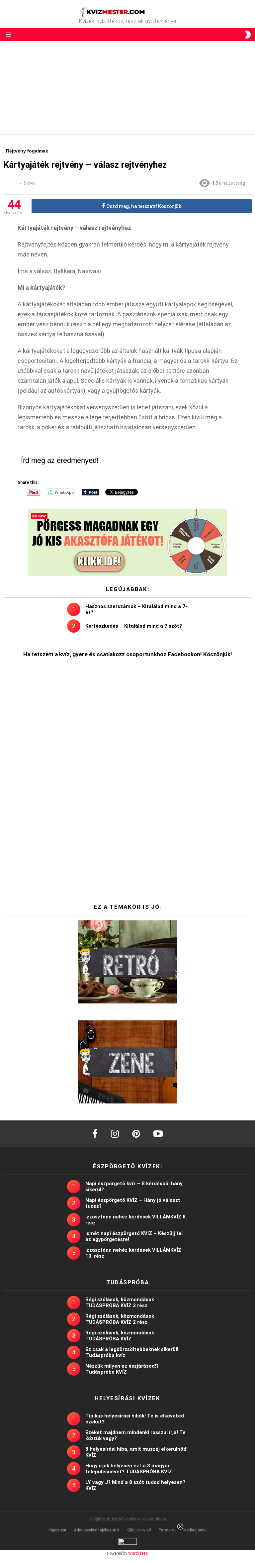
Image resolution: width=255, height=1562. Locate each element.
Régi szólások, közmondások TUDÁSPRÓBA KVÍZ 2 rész (119, 1319)
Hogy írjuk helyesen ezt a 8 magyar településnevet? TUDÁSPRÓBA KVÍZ (128, 1469)
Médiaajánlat (195, 1530)
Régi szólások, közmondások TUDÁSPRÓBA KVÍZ (119, 1336)
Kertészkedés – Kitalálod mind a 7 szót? (133, 626)
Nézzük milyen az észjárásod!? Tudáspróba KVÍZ (122, 1369)
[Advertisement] (127, 87)
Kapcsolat (57, 1530)
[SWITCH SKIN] (248, 34)
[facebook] (95, 1133)
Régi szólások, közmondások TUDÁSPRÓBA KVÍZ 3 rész (119, 1302)
